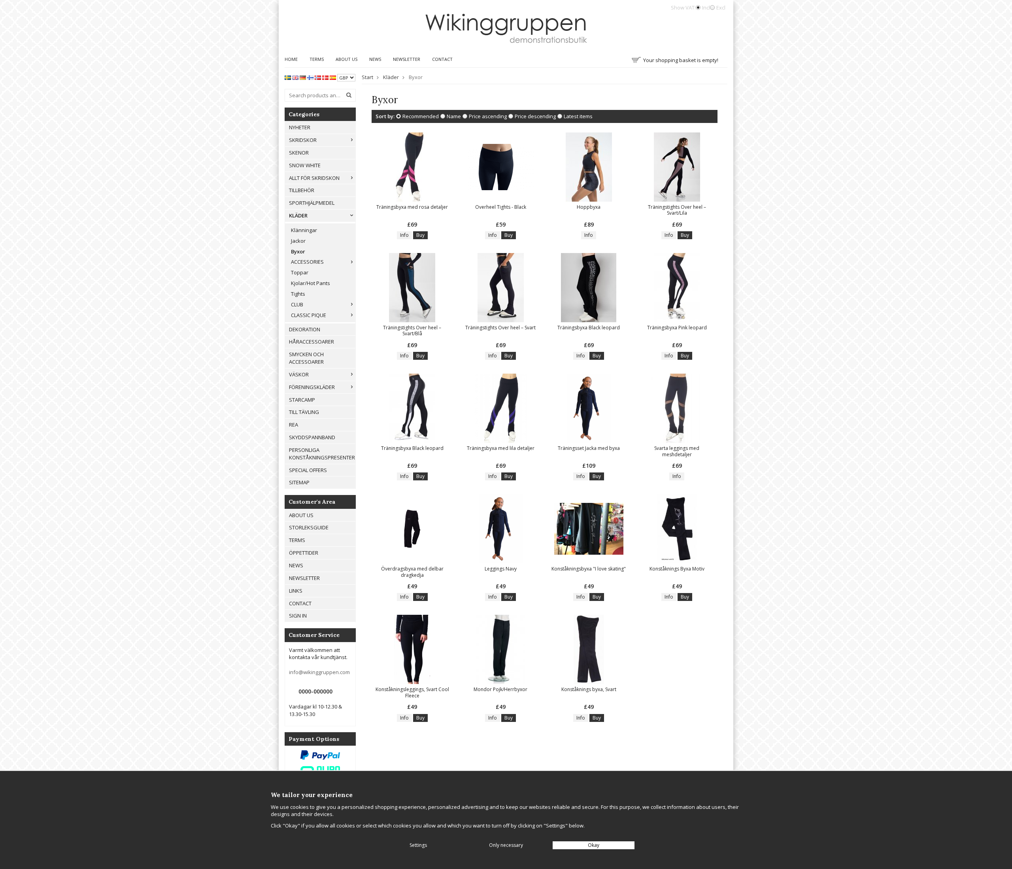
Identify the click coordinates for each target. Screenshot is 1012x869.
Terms (317, 59)
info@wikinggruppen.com (319, 672)
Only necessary (506, 845)
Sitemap (299, 482)
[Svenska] (288, 77)
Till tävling (304, 412)
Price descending (535, 116)
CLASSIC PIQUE (308, 315)
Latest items (578, 116)
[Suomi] (310, 77)
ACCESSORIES (307, 261)
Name (454, 116)
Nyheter (299, 127)
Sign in (298, 615)
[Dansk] (325, 77)
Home (291, 59)
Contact (442, 59)
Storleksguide (309, 527)
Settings (418, 845)
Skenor (299, 152)
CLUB (297, 304)
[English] (295, 77)
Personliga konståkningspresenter (322, 453)
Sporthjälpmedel (311, 202)
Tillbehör (301, 190)
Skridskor (303, 140)
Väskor (299, 374)
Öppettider (303, 552)
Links (295, 590)
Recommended (420, 116)
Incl (706, 7)
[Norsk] (318, 77)
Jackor (298, 240)
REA (293, 424)
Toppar (299, 272)
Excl (720, 7)
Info (404, 235)
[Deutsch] (303, 77)
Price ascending (488, 116)
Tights (298, 293)
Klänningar (304, 230)
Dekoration (304, 329)
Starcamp (302, 399)
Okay (593, 845)
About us (346, 59)
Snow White (305, 165)
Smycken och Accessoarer (306, 358)
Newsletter (406, 59)
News (375, 59)
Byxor (298, 251)
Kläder (298, 215)
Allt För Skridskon (314, 177)
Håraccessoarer (311, 341)
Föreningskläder (312, 387)
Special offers (308, 470)
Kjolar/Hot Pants (310, 283)
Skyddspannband (312, 437)
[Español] (333, 77)
